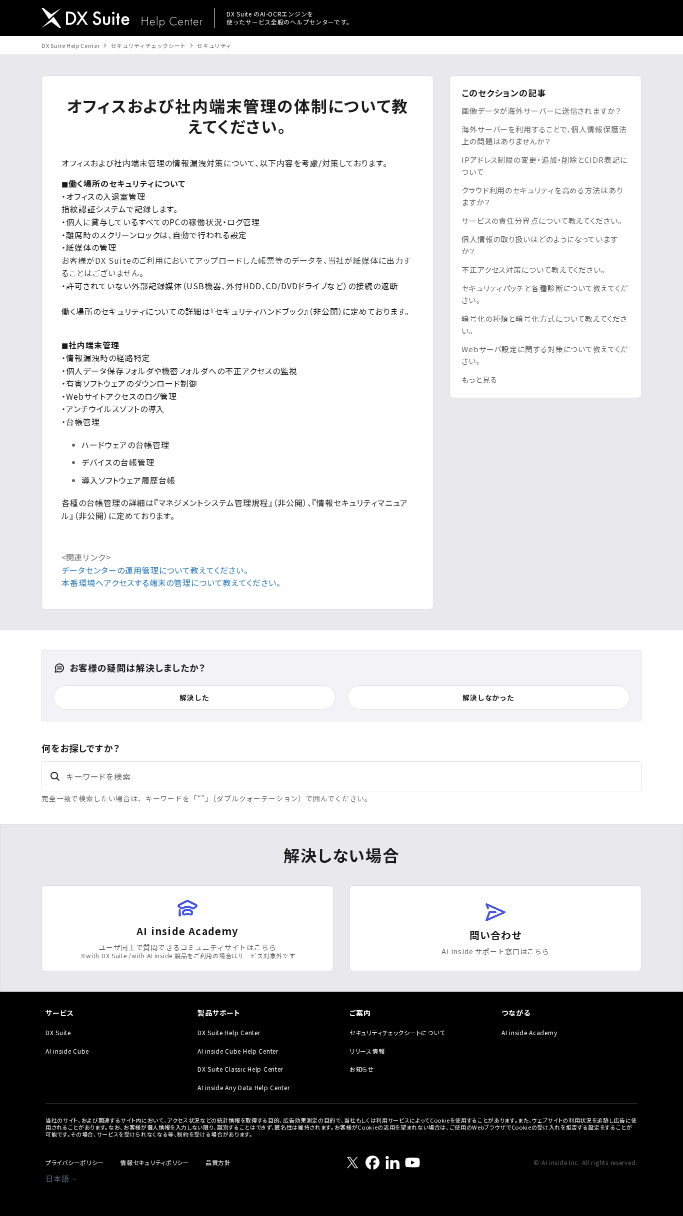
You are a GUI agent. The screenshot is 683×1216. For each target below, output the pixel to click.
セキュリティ (214, 45)
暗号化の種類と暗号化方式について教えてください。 (545, 324)
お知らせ (362, 1069)
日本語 (59, 1178)
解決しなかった (488, 697)
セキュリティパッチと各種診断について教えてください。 (545, 294)
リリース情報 (367, 1051)
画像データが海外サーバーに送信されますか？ (542, 110)
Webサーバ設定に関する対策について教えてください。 (545, 355)
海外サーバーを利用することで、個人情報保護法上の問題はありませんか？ (544, 135)
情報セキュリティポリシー (155, 1162)
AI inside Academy (529, 1032)
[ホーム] (122, 19)
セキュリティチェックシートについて (397, 1032)
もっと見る (480, 379)
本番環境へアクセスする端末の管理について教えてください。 (171, 583)
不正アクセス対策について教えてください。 (534, 269)
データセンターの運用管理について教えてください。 (155, 570)
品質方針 (218, 1162)
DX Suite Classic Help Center (240, 1069)
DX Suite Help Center (71, 45)
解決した (194, 697)
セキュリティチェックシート (148, 45)
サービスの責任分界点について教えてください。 (542, 220)
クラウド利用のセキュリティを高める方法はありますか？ (542, 196)
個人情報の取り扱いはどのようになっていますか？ (540, 245)
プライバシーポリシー (75, 1162)
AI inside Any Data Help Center (244, 1087)
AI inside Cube (67, 1051)
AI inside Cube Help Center (238, 1051)
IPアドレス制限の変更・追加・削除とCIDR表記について (545, 165)
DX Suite (58, 1032)
